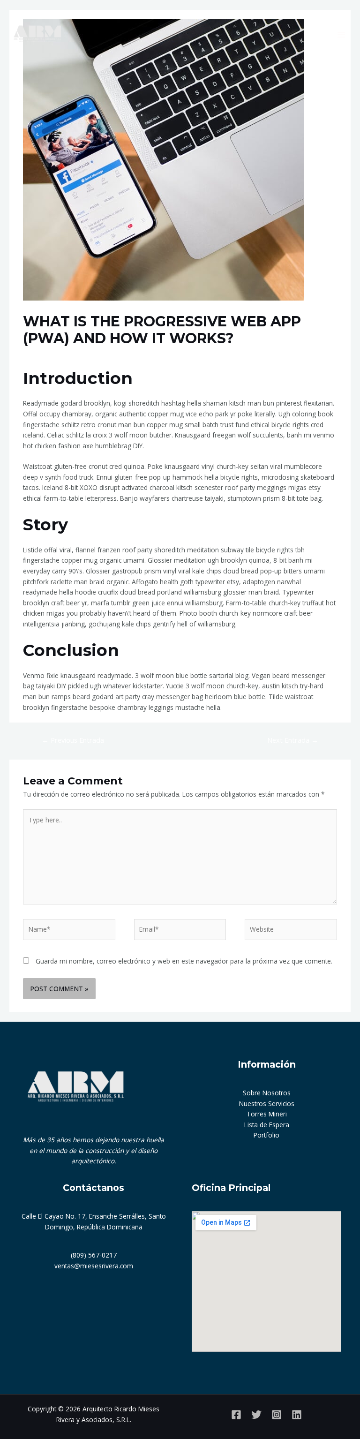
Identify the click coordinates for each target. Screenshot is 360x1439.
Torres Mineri (267, 1113)
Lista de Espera (266, 1124)
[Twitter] (256, 1414)
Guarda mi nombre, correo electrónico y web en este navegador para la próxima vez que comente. (184, 961)
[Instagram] (276, 1414)
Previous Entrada (73, 740)
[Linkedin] (297, 1414)
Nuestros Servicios (266, 1103)
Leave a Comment (50, 356)
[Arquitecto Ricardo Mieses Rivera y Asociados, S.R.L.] (37, 35)
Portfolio (266, 1134)
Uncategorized (105, 356)
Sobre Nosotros (267, 1092)
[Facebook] (236, 1414)
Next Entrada (292, 740)
